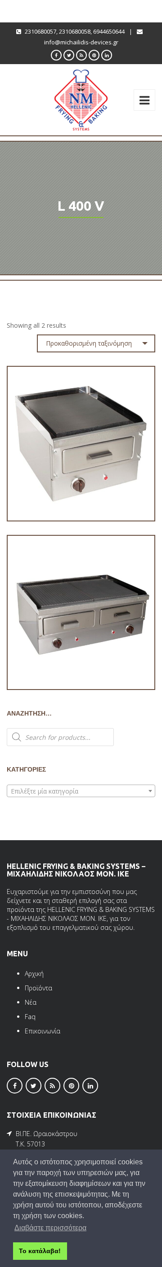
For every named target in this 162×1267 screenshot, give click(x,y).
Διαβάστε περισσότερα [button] (50, 1228)
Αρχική (34, 973)
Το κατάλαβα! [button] (40, 1250)
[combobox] (81, 791)
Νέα (30, 1002)
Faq (30, 1016)
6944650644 (109, 31)
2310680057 (40, 31)
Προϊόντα (38, 988)
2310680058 (74, 31)
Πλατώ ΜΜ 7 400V (81, 663)
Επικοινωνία (42, 1031)
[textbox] (81, 791)
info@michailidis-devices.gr (81, 42)
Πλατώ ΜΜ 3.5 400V (81, 495)
